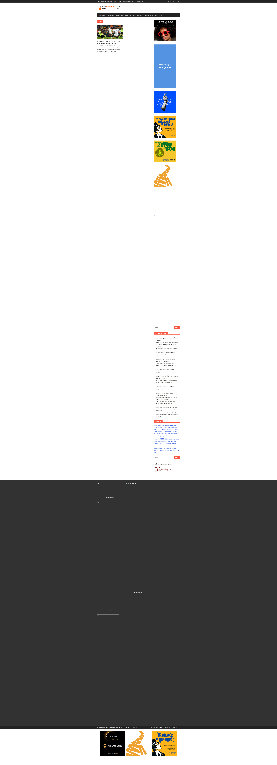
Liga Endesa (165, 436)
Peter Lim (163, 441)
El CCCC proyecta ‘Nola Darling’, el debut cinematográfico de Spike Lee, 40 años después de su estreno (165, 403)
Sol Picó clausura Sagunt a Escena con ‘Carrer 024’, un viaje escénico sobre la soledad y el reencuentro (167, 344)
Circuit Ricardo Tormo (172, 427)
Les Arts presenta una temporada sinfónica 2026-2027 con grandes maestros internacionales (166, 382)
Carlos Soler (157, 427)
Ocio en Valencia (110, 610)
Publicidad (125, 1)
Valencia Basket (172, 448)
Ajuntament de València (161, 425)
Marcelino (156, 439)
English (120, 1)
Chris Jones (163, 427)
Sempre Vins (158, 15)
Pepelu (160, 441)
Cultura (132, 15)
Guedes (166, 431)
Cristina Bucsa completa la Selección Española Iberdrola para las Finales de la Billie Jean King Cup (167, 370)
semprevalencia (159, 727)
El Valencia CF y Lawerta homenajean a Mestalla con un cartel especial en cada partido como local (165, 388)
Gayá (163, 431)
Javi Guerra (161, 433)
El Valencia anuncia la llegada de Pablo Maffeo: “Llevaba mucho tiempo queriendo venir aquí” (166, 365)
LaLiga (159, 436)
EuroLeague (159, 431)
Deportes (119, 15)
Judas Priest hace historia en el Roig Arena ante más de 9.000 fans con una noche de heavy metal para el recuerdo (166, 359)
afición (155, 425)
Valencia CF (157, 450)
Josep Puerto (167, 433)
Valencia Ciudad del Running (166, 450)
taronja (161, 448)
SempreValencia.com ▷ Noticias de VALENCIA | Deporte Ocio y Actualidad (121, 727)
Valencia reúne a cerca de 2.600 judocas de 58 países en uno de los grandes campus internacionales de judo (166, 393)
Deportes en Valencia (110, 497)
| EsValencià (110, 15)
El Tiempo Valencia (139, 1)
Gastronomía (149, 15)
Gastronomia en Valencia (138, 592)
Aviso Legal (130, 1)
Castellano (115, 1)
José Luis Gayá (173, 433)
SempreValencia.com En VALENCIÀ (105, 1)
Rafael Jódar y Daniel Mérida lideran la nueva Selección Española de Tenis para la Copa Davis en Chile (166, 408)
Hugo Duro (171, 431)
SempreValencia (157, 448)
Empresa (139, 15)
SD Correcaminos (162, 446)
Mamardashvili (172, 436)
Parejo (173, 439)
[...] (116, 51)
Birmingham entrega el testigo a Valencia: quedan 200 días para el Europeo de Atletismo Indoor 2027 (167, 414)
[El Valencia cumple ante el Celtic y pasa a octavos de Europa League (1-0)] (110, 32)
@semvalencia (111, 45)
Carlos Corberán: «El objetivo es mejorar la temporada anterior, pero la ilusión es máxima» (166, 353)
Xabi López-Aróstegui (174, 450)
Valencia (166, 448)
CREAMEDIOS (176, 727)
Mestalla (163, 438)
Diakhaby (173, 429)
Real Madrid (160, 443)
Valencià (101, 15)
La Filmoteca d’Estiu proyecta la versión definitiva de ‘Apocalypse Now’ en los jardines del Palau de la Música (167, 376)
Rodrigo (164, 443)
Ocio (126, 15)
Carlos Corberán (171, 425)
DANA (169, 429)
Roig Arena (169, 443)
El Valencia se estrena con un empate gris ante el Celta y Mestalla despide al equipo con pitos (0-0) (167, 338)
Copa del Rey (164, 429)
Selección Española (170, 446)
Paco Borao (169, 439)
